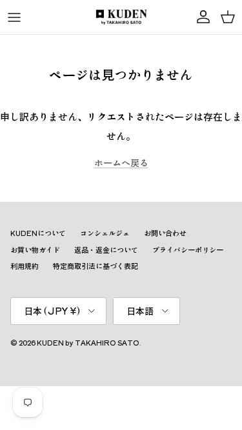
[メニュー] (14, 17)
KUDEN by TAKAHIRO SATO (88, 342)
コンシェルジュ (105, 233)
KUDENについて (38, 233)
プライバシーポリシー (187, 249)
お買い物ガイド (35, 249)
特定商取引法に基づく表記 (95, 265)
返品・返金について (106, 249)
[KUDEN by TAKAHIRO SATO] (121, 17)
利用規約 (24, 265)
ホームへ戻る (121, 162)
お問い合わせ (165, 233)
